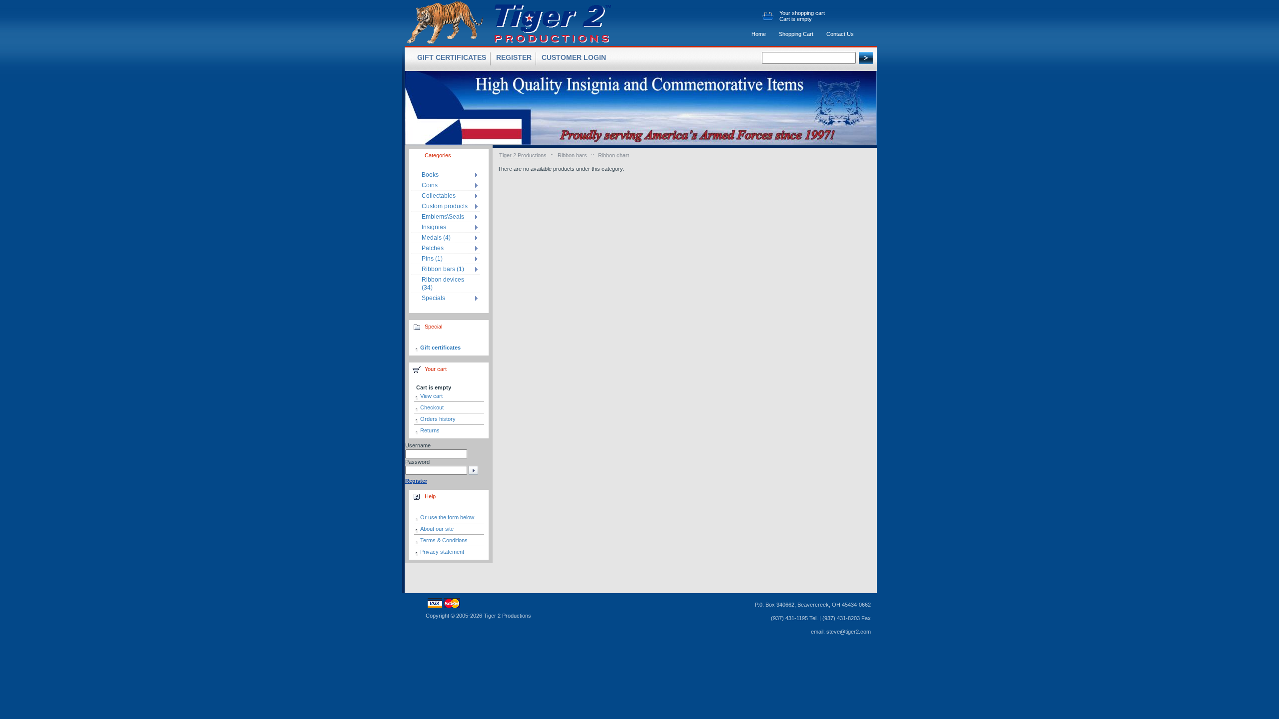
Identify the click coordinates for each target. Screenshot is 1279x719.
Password (417, 462)
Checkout (432, 407)
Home (758, 34)
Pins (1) (432, 258)
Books (430, 174)
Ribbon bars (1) (443, 269)
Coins (430, 185)
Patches (433, 248)
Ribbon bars (572, 155)
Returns (430, 430)
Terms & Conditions (444, 540)
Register (514, 57)
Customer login (574, 57)
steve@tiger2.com (848, 632)
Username (418, 445)
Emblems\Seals (443, 216)
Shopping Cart (796, 34)
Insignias (434, 227)
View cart (431, 396)
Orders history (438, 419)
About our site (437, 529)
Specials (433, 298)
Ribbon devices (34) (443, 283)
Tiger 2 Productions (523, 155)
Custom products (445, 206)
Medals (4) (436, 237)
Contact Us (840, 34)
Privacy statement (442, 552)
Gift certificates (440, 348)
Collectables (439, 195)
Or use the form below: (448, 517)
